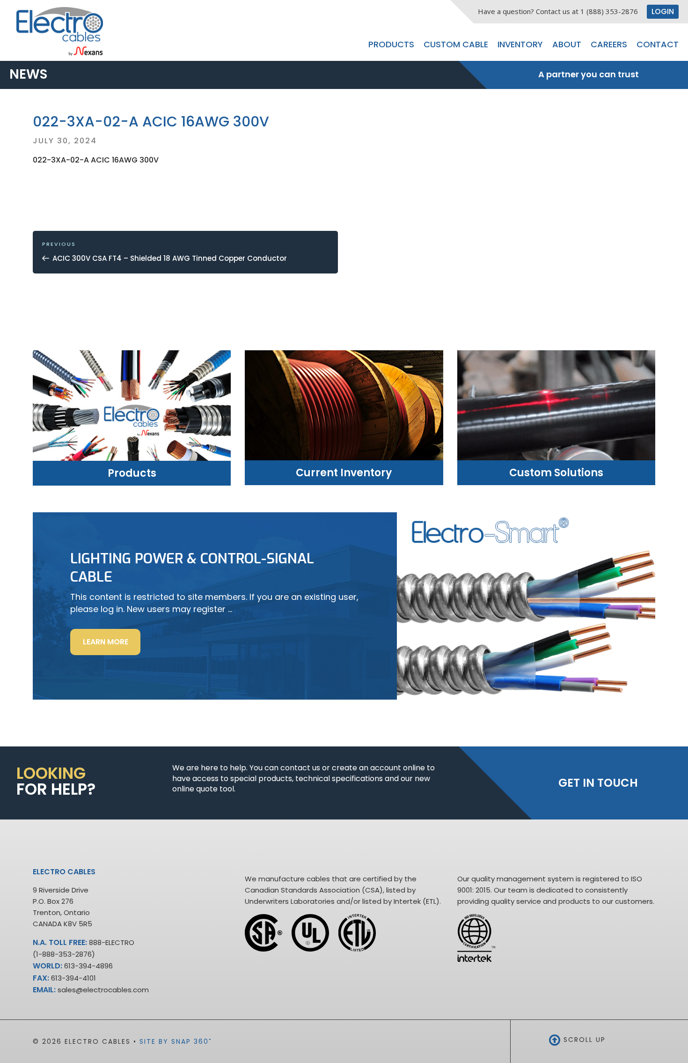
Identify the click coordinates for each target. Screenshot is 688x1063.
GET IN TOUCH (598, 782)
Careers (609, 44)
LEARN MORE (111, 645)
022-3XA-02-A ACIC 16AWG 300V (96, 160)
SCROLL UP (583, 1039)
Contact (658, 44)
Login (662, 11)
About (566, 44)
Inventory (520, 44)
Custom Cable (456, 44)
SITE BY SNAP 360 (175, 1041)
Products (391, 44)
